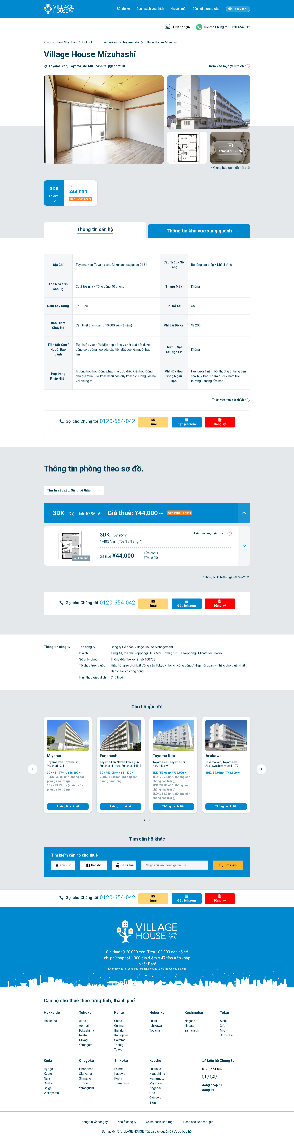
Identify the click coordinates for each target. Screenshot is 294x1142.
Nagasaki (155, 1088)
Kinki (48, 1060)
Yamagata (85, 1045)
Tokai (224, 1012)
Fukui (153, 1021)
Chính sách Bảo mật (160, 1122)
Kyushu (155, 1060)
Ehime (118, 1069)
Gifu (222, 1026)
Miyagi (83, 1040)
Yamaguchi (86, 1088)
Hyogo (48, 1069)
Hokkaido (52, 1012)
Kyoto (48, 1074)
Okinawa (155, 1098)
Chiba (118, 1021)
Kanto (119, 1012)
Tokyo (118, 1050)
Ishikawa (155, 1026)
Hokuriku (157, 1012)
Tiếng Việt (238, 8)
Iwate (83, 1035)
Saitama (119, 1040)
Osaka (48, 1083)
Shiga (48, 1088)
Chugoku (86, 1060)
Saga (152, 1102)
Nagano (190, 1021)
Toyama (154, 1030)
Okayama (85, 1074)
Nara (47, 1078)
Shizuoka (226, 1035)
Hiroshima (86, 1069)
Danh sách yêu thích (150, 9)
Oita (152, 1093)
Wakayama (51, 1093)
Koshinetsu (194, 1012)
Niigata (189, 1026)
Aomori (84, 1026)
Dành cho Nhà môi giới (198, 1122)
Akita (82, 1021)
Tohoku (85, 1012)
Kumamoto (156, 1078)
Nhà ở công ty (126, 1122)
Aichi (223, 1021)
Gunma (119, 1026)
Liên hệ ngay (181, 27)
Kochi (118, 1078)
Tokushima (121, 1083)
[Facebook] (205, 1076)
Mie (222, 1030)
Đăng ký (220, 424)
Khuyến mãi (178, 9)
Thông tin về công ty (94, 1122)
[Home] (147, 931)
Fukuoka (155, 1069)
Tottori (83, 1083)
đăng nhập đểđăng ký (212, 1087)
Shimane (85, 1078)
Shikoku (121, 1060)
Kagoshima (157, 1074)
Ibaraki (119, 1030)
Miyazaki (155, 1083)
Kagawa (119, 1074)
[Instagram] (213, 1076)
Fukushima (86, 1030)
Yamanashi (192, 1030)
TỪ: (71, 186)
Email (153, 424)
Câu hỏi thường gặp (206, 9)
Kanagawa (121, 1035)
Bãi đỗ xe (123, 9)
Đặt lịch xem (186, 424)
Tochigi (119, 1045)
